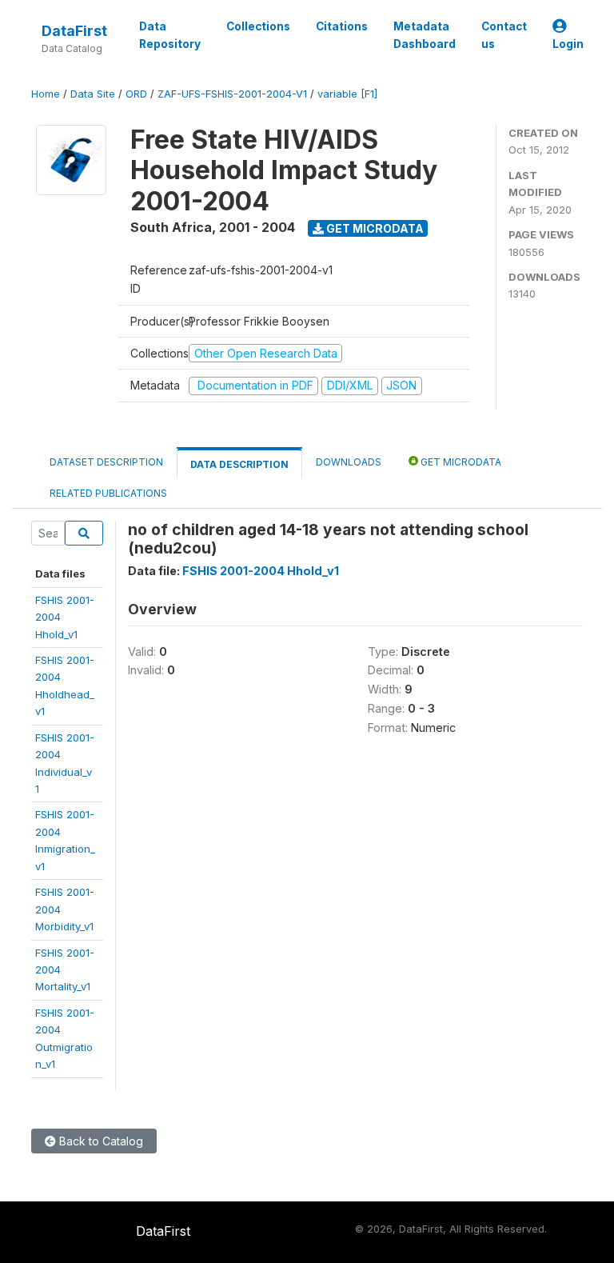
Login (568, 44)
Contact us (504, 35)
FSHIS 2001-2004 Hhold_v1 (260, 571)
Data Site (92, 94)
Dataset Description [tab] (106, 462)
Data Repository (170, 35)
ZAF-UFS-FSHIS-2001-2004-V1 (232, 94)
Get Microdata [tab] (459, 462)
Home (45, 94)
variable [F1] (347, 94)
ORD (136, 94)
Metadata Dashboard (424, 35)
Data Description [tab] (239, 464)
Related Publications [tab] (108, 493)
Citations (342, 26)
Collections (258, 26)
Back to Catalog (99, 1141)
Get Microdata (374, 228)
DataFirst (74, 30)
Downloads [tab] (348, 462)
